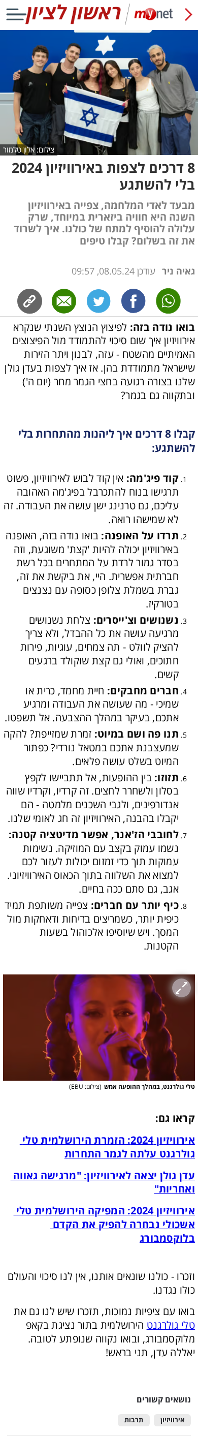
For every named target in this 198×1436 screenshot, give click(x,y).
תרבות (133, 1420)
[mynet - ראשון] (98, 22)
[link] (133, 301)
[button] (99, 1027)
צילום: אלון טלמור (28, 149)
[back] (188, 14)
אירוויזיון (172, 1420)
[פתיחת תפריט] (16, 14)
